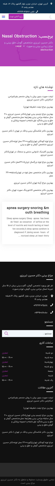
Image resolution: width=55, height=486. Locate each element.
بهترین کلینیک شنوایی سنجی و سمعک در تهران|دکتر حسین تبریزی (28, 153)
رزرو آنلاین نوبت (16, 16)
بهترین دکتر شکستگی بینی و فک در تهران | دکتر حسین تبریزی (27, 132)
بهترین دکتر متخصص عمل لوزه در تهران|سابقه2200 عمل (29, 174)
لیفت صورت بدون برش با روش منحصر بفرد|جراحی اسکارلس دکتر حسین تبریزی (30, 98)
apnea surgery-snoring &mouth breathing (28, 210)
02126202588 (23, 11)
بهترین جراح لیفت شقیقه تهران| (38, 107)
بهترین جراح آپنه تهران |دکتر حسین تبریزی (33, 183)
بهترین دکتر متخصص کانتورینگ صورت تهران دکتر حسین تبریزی (30, 191)
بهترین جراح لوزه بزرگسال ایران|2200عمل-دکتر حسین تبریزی (28, 163)
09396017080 (44, 313)
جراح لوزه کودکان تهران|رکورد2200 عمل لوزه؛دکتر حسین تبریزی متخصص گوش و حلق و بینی (28, 142)
